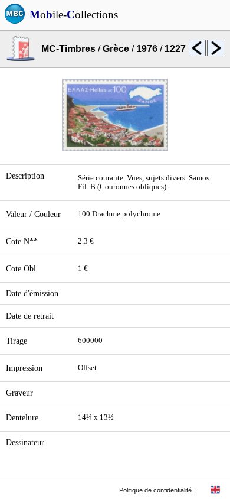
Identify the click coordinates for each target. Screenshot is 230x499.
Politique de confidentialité (155, 490)
